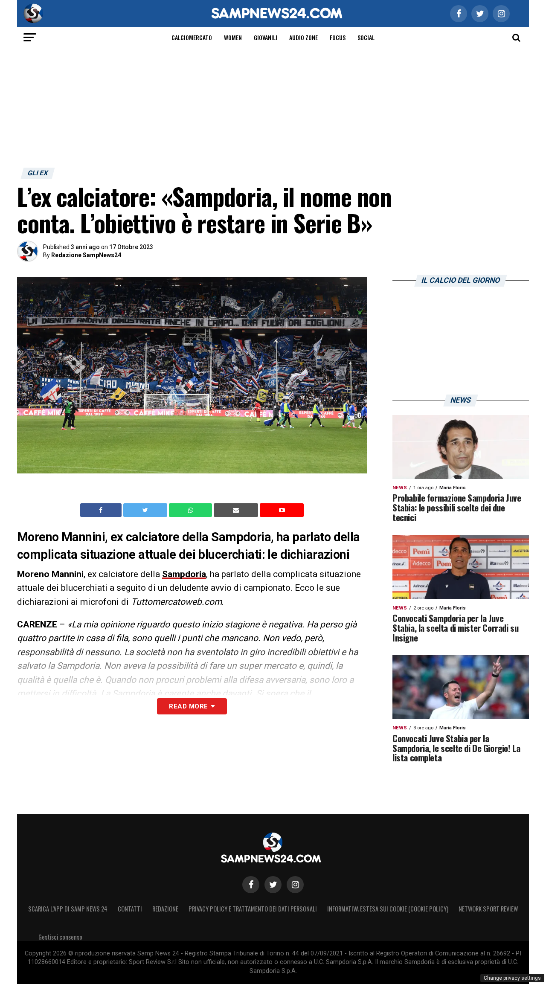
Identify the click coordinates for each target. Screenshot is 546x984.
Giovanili (265, 37)
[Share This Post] (191, 510)
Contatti (130, 908)
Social (366, 37)
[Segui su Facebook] (250, 884)
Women (233, 37)
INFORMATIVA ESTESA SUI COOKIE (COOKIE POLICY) (387, 908)
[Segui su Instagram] (295, 884)
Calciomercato (191, 37)
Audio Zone (303, 37)
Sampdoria (184, 574)
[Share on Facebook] (102, 510)
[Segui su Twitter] (273, 884)
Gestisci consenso (60, 936)
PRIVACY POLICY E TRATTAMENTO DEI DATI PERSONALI (253, 908)
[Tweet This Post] (146, 510)
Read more (188, 706)
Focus (338, 37)
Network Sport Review (488, 908)
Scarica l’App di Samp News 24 (67, 908)
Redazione (165, 908)
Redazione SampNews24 (86, 255)
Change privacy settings (512, 978)
